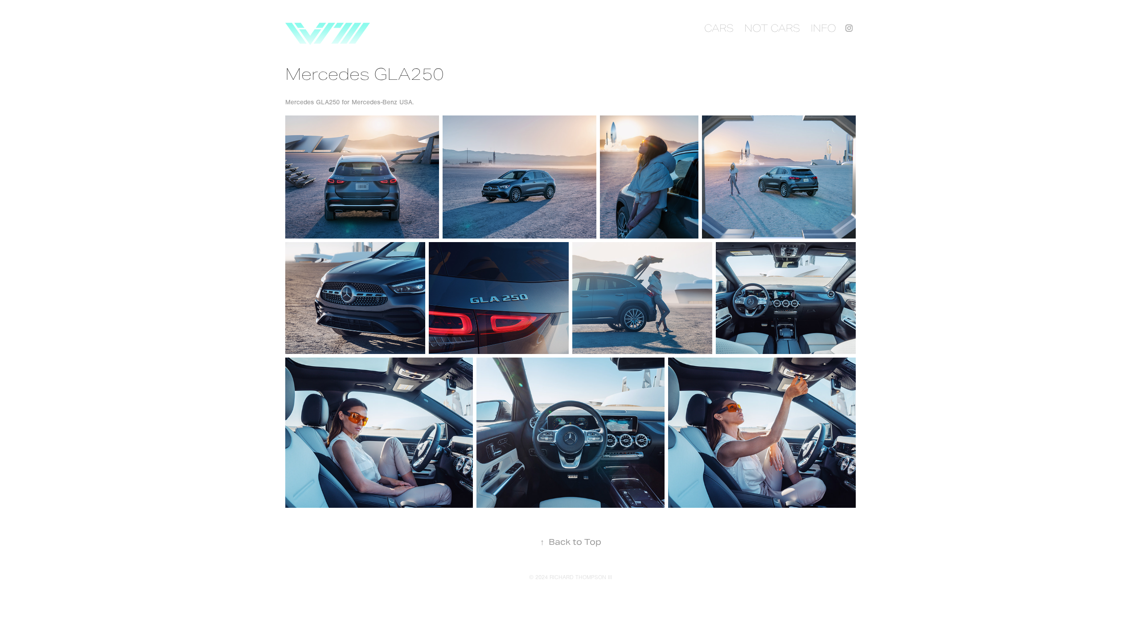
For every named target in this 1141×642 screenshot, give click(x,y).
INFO (823, 28)
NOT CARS (772, 28)
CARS (719, 28)
